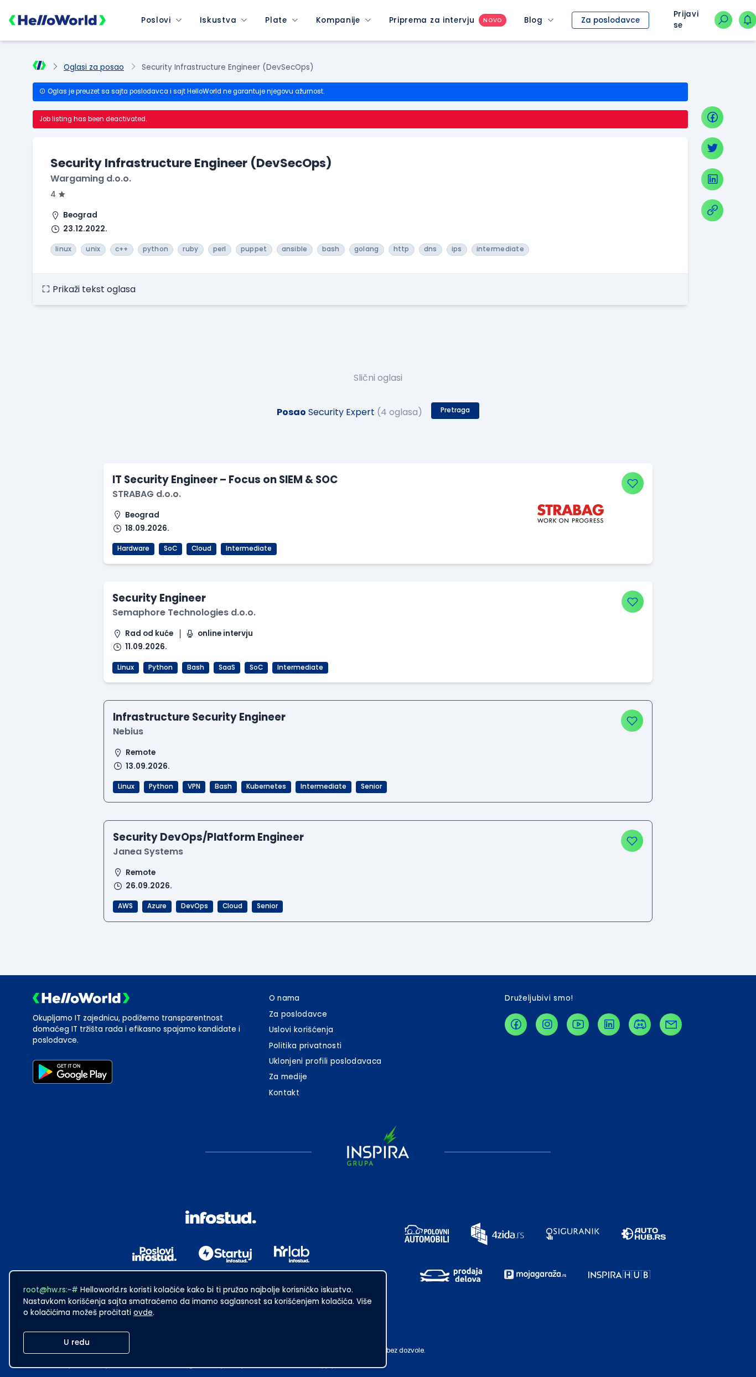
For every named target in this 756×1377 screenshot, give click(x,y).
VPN (194, 786)
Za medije (288, 1076)
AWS (125, 906)
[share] (712, 210)
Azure (157, 906)
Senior (371, 786)
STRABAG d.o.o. (146, 494)
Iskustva (218, 20)
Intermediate (249, 548)
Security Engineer (159, 598)
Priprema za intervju (432, 20)
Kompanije (338, 20)
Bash (195, 667)
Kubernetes (266, 786)
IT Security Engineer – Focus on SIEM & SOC (225, 479)
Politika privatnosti (305, 1045)
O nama (284, 998)
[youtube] (578, 1024)
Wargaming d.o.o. (90, 178)
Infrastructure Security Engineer (199, 717)
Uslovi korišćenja (301, 1029)
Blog (533, 20)
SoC (170, 548)
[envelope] (671, 1024)
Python (160, 667)
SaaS (227, 667)
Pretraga (455, 410)
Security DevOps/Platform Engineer (208, 837)
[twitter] (712, 148)
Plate (276, 20)
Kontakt (284, 1093)
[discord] (640, 1024)
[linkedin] (712, 179)
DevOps (194, 906)
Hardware (133, 548)
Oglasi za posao (94, 67)
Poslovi (156, 20)
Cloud (201, 548)
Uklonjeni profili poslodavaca (325, 1061)
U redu (77, 1342)
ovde (143, 1312)
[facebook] (712, 117)
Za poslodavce (610, 20)
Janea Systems (148, 851)
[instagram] (547, 1024)
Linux (125, 667)
